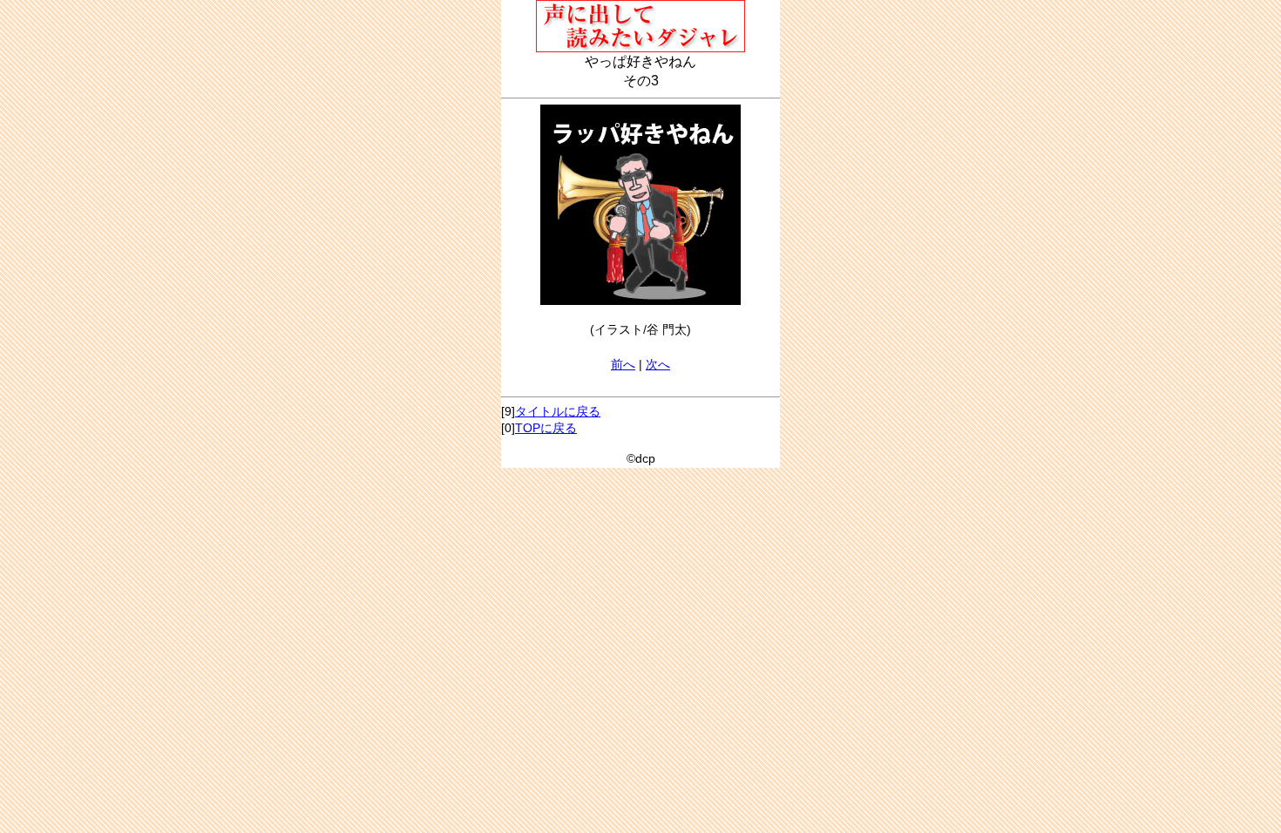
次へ (658, 364)
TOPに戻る (546, 428)
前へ (623, 364)
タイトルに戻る (557, 411)
